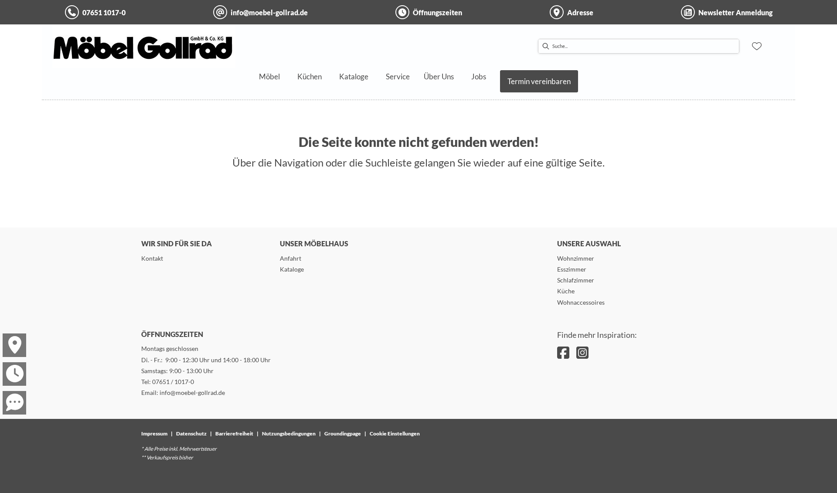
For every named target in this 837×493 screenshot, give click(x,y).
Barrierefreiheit (234, 433)
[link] (269, 76)
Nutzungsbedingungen (289, 433)
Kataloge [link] (292, 269)
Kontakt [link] (152, 258)
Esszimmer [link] (571, 269)
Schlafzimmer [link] (575, 280)
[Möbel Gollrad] (143, 46)
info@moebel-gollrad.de (192, 392)
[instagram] (582, 352)
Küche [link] (566, 291)
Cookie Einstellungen (395, 433)
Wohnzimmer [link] (575, 258)
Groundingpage (342, 433)
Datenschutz (191, 433)
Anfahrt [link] (290, 258)
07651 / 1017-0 (173, 381)
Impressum (154, 433)
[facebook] (563, 352)
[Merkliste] (757, 46)
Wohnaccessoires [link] (581, 302)
